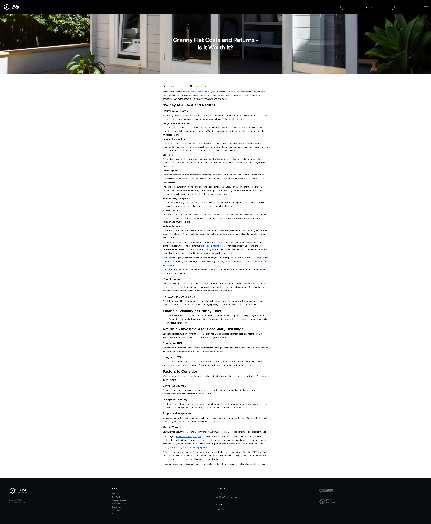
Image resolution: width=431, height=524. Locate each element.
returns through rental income (213, 246)
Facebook (219, 509)
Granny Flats (117, 510)
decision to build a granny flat (188, 437)
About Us (115, 494)
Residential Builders (119, 504)
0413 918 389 (220, 494)
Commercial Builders (120, 500)
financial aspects (178, 376)
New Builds (116, 497)
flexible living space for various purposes (189, 447)
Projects (115, 514)
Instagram (219, 512)
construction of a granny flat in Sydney (199, 92)
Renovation (116, 507)
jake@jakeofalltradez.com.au (226, 497)
